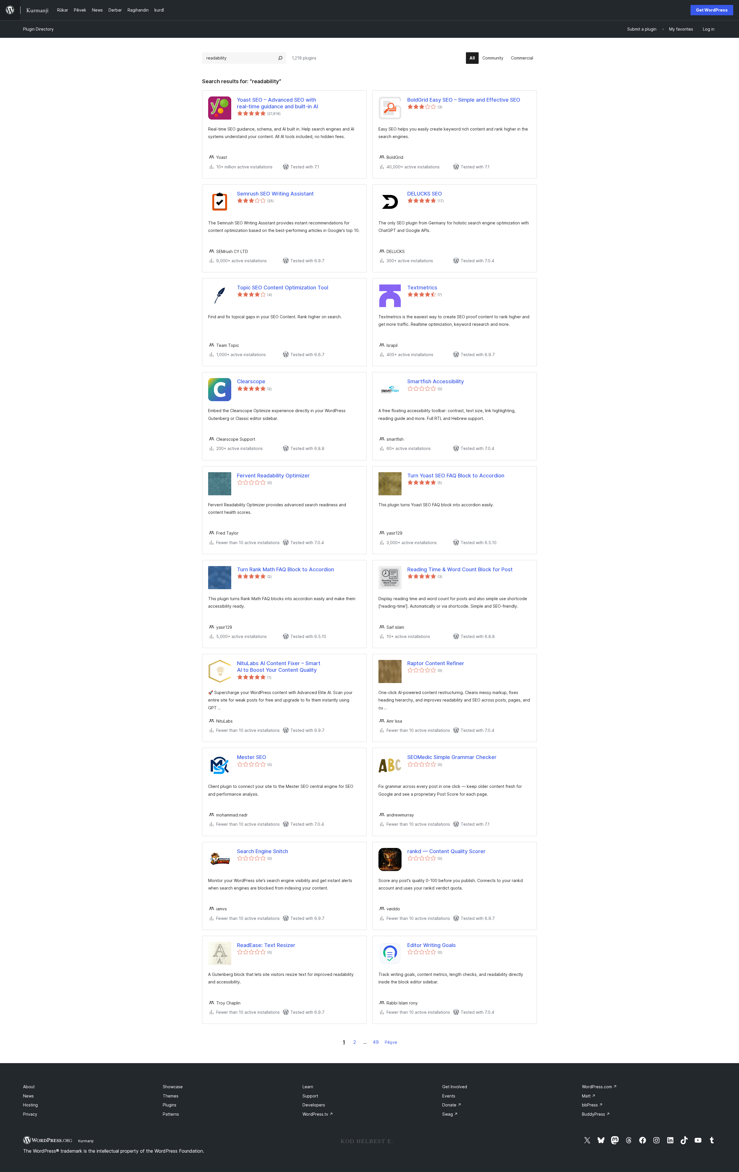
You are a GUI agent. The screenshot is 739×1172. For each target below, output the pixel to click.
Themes (170, 1095)
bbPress (592, 1104)
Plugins (169, 1104)
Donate (451, 1104)
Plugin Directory (38, 29)
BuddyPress (596, 1114)
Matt (589, 1095)
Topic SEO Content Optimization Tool (282, 287)
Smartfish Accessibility (435, 381)
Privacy (30, 1114)
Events (448, 1095)
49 (376, 1042)
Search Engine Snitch (262, 851)
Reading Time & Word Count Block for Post (460, 569)
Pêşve (391, 1042)
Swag (450, 1114)
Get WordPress (712, 10)
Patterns (171, 1114)
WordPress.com (599, 1086)
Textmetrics (422, 287)
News (28, 1095)
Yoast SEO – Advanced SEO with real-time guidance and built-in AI (277, 103)
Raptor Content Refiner (435, 663)
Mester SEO (251, 757)
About (29, 1086)
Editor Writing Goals (431, 945)
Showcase (173, 1086)
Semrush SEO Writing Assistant (275, 194)
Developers (314, 1104)
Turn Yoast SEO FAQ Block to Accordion (455, 475)
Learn (308, 1086)
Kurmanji (86, 1140)
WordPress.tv (318, 1114)
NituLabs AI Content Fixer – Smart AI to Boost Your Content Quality (278, 666)
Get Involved (454, 1086)
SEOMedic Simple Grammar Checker (452, 757)
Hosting (30, 1104)
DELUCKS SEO (424, 194)
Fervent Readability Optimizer (273, 475)
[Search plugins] (280, 58)
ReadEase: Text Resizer (266, 945)
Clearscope (251, 381)
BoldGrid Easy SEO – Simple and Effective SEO (463, 100)
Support (310, 1095)
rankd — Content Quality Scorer (446, 851)
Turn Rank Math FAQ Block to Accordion (285, 569)
